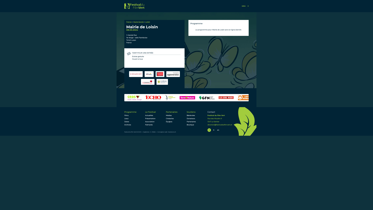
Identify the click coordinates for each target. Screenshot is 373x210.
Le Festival (150, 112)
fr (209, 130)
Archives (127, 125)
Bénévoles (191, 115)
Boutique (190, 125)
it (213, 130)
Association (149, 122)
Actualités (149, 115)
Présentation (150, 118)
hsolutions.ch (172, 132)
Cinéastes (170, 118)
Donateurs (191, 118)
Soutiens (191, 112)
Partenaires (171, 112)
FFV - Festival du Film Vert (134, 6)
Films (126, 115)
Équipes (169, 122)
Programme (130, 112)
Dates (126, 122)
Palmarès (149, 125)
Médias (169, 115)
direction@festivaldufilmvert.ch (219, 125)
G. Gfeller (153, 132)
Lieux (126, 118)
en (218, 130)
